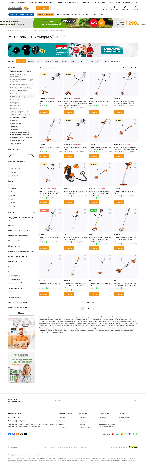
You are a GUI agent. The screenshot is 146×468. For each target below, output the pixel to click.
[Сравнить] (60, 77)
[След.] (93, 308)
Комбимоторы (15, 100)
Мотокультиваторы (16, 123)
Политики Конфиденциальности (68, 447)
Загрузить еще (88, 302)
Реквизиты (103, 417)
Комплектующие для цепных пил (21, 85)
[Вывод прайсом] (136, 68)
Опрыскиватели (15, 106)
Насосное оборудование (18, 91)
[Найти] (96, 8)
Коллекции (63, 427)
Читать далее (16, 462)
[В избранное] (60, 74)
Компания (83, 413)
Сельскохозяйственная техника (21, 88)
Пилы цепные (15, 94)
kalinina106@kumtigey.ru (16, 421)
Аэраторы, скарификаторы (19, 112)
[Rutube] (25, 434)
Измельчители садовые (18, 117)
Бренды (61, 424)
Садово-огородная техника (20, 71)
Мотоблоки (14, 120)
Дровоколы (14, 126)
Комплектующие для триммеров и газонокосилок (21, 81)
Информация (104, 413)
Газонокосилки (15, 109)
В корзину (43, 112)
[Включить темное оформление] (137, 2)
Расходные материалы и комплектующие (18, 76)
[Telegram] (13, 434)
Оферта (83, 447)
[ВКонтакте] (9, 434)
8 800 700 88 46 (114, 2)
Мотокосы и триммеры (18, 97)
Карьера (82, 424)
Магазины (82, 421)
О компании (83, 417)
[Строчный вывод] (131, 68)
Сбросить (21, 313)
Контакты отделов (85, 427)
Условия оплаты (124, 417)
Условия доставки (125, 421)
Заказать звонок (127, 2)
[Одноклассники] (17, 434)
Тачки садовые (15, 143)
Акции (61, 421)
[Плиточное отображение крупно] (123, 68)
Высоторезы (14, 103)
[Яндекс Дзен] (21, 434)
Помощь (122, 413)
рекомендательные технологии (47, 455)
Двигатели (14, 129)
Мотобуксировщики (17, 140)
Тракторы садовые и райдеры (20, 115)
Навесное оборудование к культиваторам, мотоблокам (20, 133)
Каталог (62, 417)
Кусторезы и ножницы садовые (21, 137)
